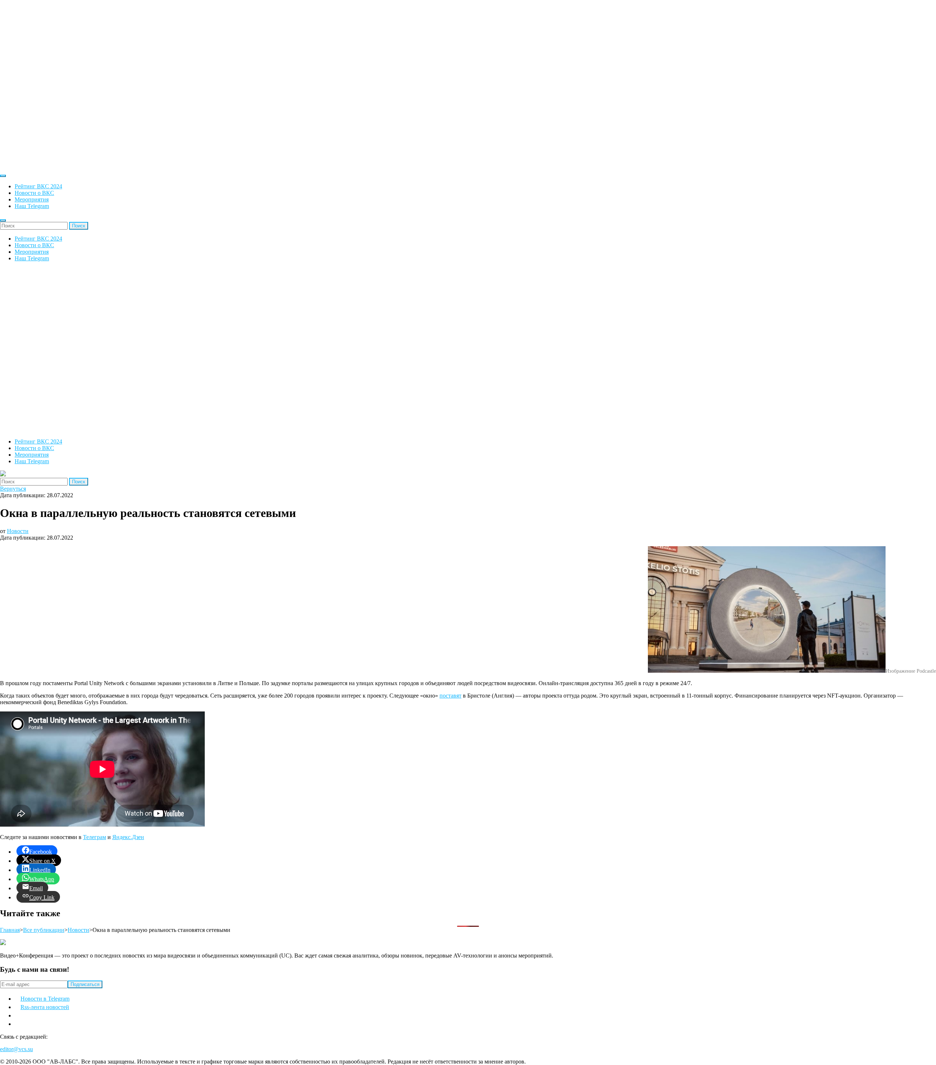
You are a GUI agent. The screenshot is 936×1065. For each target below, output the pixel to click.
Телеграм (94, 837)
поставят (450, 695)
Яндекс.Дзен (128, 837)
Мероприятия (32, 199)
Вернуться (13, 489)
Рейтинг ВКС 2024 (38, 186)
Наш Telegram (32, 206)
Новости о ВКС (34, 193)
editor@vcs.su (16, 1049)
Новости (18, 531)
